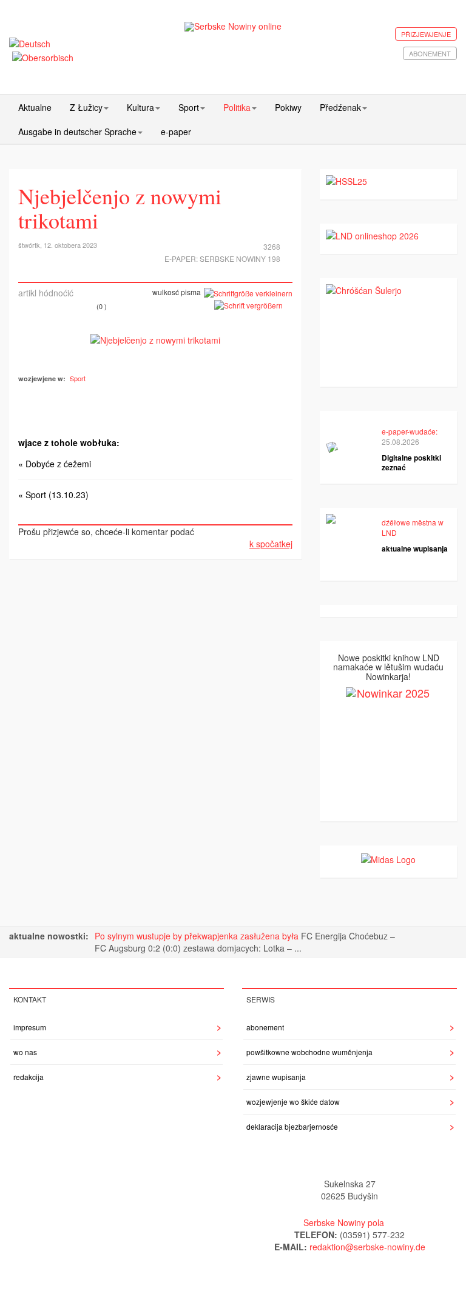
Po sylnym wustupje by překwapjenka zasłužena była (198, 936)
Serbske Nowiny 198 (240, 258)
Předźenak (340, 107)
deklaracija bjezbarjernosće (292, 1126)
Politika (237, 107)
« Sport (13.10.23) (53, 494)
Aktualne (35, 107)
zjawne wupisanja (276, 1077)
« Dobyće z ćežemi (54, 464)
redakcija (28, 1077)
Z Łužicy (86, 107)
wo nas (25, 1052)
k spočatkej (270, 544)
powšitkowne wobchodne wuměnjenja (309, 1052)
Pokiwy (288, 107)
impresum (29, 1027)
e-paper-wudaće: (409, 431)
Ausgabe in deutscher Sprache (77, 131)
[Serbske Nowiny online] (233, 26)
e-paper (176, 131)
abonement (430, 53)
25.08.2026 (400, 441)
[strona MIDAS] (388, 858)
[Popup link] (155, 338)
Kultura (140, 107)
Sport (188, 107)
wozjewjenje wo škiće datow (293, 1101)
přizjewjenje (426, 34)
